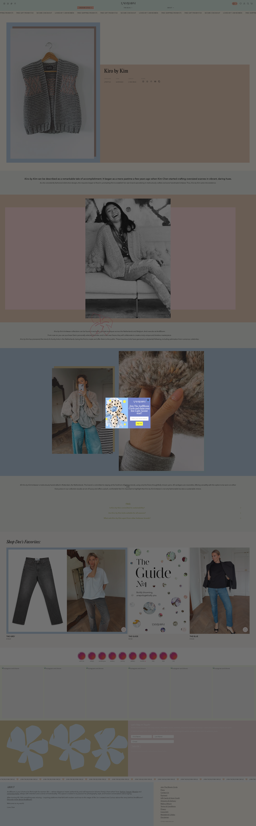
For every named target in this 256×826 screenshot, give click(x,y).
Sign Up (139, 423)
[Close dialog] (148, 400)
